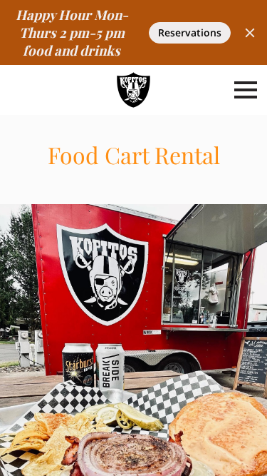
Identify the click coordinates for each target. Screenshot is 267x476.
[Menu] (245, 89)
